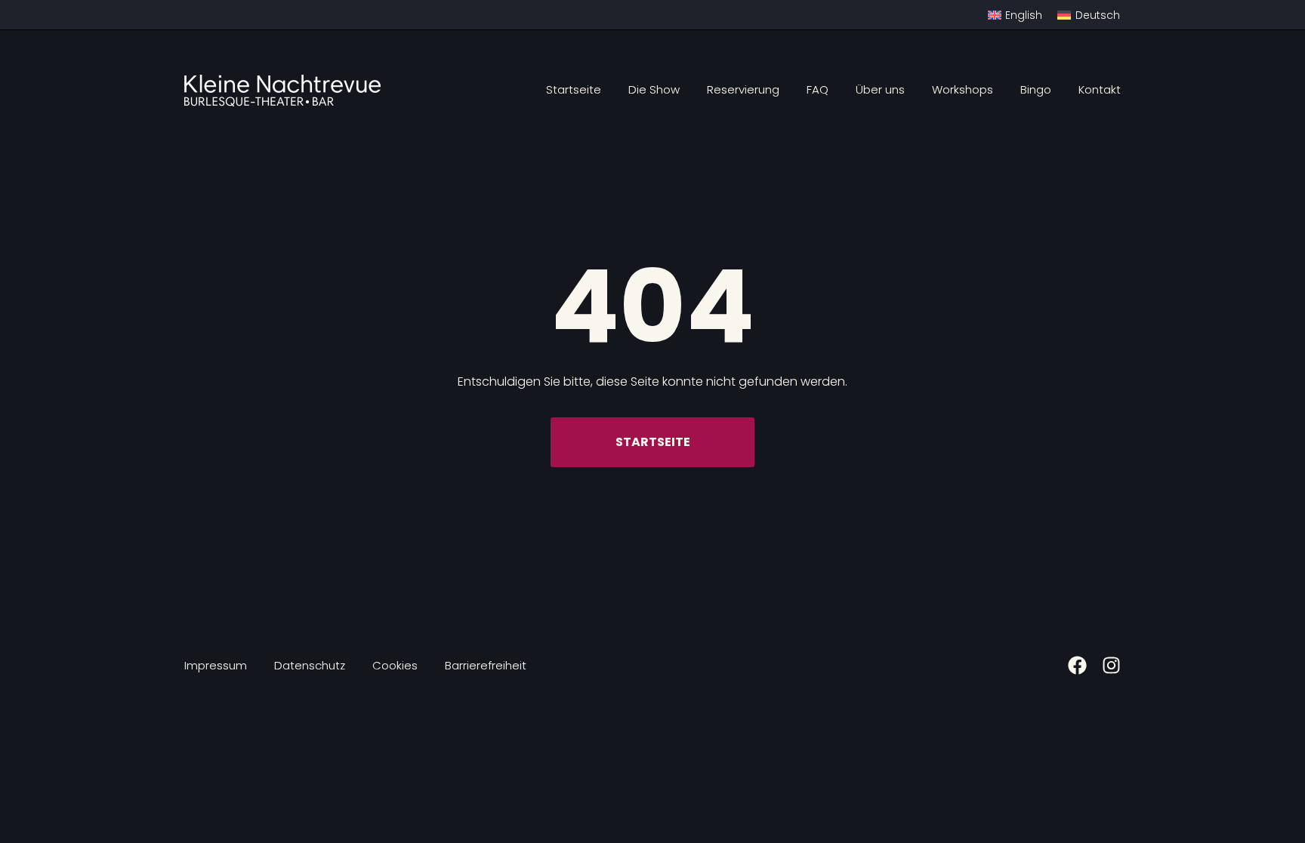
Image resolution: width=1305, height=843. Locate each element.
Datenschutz (309, 665)
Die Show (654, 89)
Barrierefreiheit (485, 665)
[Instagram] (1111, 665)
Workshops (962, 89)
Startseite (573, 89)
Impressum (215, 665)
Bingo (1035, 89)
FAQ (817, 89)
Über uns (880, 89)
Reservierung (743, 89)
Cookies (395, 665)
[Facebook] (1077, 665)
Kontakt (1099, 89)
